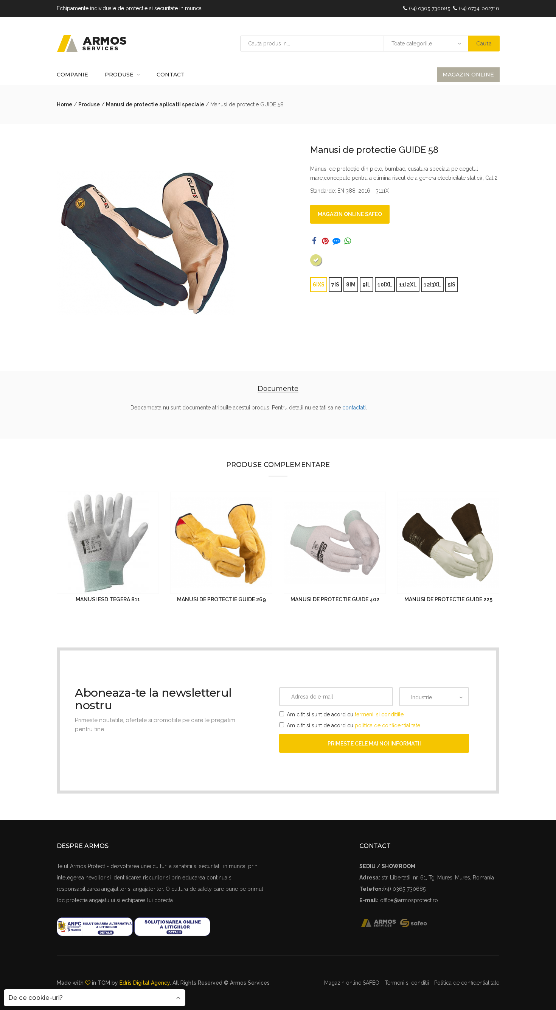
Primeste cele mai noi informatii (374, 744)
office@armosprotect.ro (409, 900)
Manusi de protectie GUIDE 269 (221, 599)
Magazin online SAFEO (350, 214)
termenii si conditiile (379, 714)
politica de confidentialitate (387, 725)
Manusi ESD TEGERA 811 (108, 599)
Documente (278, 388)
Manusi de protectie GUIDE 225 (448, 599)
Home (64, 104)
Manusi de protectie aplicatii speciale (155, 104)
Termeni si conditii (407, 983)
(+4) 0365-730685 (429, 8)
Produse (119, 74)
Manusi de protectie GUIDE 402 (334, 599)
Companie (72, 74)
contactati (354, 408)
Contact (171, 74)
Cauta (484, 43)
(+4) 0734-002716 (479, 8)
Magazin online (468, 74)
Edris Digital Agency (145, 983)
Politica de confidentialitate (466, 983)
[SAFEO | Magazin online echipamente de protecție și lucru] (417, 923)
